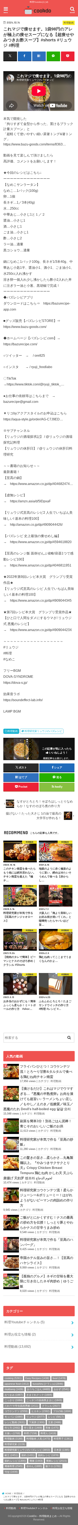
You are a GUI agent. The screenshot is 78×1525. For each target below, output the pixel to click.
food (59, 1378)
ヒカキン (40, 1411)
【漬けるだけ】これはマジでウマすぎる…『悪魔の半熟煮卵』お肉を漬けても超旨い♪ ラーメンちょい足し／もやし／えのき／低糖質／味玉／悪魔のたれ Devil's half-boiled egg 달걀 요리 (38, 1099)
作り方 (12, 1427)
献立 (11, 1455)
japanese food (17, 1383)
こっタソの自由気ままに (44, 1400)
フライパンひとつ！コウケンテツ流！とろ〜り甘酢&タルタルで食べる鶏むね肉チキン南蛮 (46, 1071)
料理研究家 (15, 1444)
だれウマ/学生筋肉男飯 (21, 1405)
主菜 (54, 1422)
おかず (61, 1389)
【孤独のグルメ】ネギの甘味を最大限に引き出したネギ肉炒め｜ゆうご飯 (46, 1281)
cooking (13, 1378)
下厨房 (37, 1422)
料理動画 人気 (38, 1438)
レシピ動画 (15, 1422)
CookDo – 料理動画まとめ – (43, 1516)
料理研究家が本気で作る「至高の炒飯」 (46, 1141)
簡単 (36, 1460)
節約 (28, 1455)
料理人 (48, 1433)
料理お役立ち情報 (20, 1334)
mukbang (14, 1389)
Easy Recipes (37, 1378)
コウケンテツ (16, 1411)
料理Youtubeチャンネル (24, 1322)
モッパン (14, 1416)
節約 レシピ (15, 1460)
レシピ (56, 1416)
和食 (52, 1427)
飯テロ (53, 1466)
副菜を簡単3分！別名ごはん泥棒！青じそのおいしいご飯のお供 (46, 1123)
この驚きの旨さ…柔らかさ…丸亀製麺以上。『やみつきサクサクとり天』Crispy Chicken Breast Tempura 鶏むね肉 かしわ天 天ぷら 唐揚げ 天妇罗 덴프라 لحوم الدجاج (38, 1168)
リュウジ (35, 1416)
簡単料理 (14, 1466)
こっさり (14, 1400)
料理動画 (13, 731)
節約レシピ (48, 1455)
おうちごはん (38, 1389)
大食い (12, 1433)
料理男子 (63, 1438)
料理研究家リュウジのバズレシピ (43, 731)
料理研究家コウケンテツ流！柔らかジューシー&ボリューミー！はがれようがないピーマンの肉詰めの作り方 (46, 1197)
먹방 (11, 1471)
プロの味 (62, 1411)
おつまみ (14, 1394)
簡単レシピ (56, 1460)
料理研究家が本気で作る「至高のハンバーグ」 (46, 1242)
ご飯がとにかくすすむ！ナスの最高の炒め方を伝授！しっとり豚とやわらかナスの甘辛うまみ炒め (46, 1222)
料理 (30, 1433)
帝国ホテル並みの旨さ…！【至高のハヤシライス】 (46, 1260)
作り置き (33, 1427)
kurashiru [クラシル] (48, 1383)
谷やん (34, 1466)
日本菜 (61, 1449)
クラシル (51, 1405)
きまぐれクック (39, 1394)
